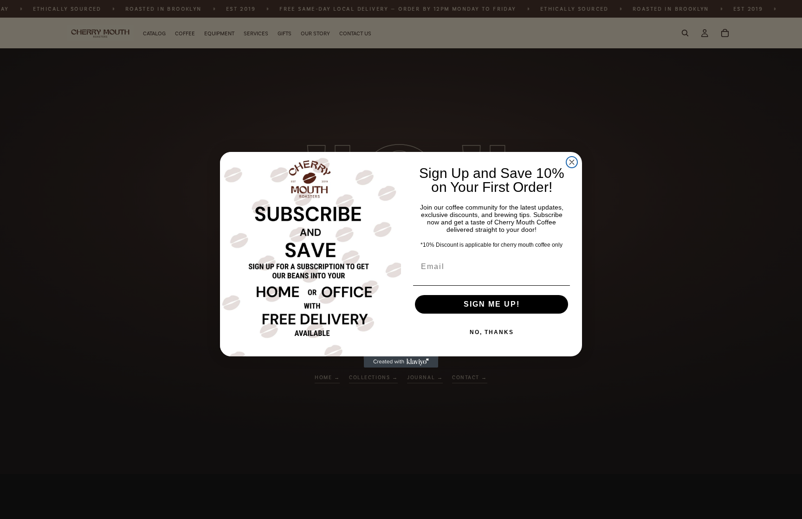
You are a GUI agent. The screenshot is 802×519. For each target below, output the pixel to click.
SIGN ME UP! (492, 304)
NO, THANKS (492, 332)
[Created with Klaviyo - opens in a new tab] (401, 362)
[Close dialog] (571, 162)
